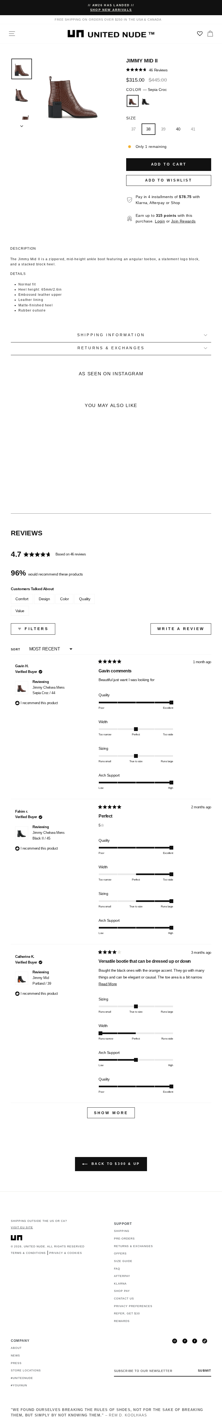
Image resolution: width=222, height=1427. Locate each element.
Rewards (122, 1321)
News (15, 1355)
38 (148, 129)
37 (133, 129)
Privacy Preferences (133, 1306)
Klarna (120, 1283)
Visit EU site (22, 1227)
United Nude (34, 1246)
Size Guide (123, 1261)
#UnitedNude (22, 1378)
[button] (147, 70)
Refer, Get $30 (127, 1313)
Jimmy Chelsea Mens (48, 690)
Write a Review (184, 630)
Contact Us (124, 1298)
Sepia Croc (132, 101)
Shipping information (111, 335)
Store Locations (26, 1370)
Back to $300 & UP (115, 1164)
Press (16, 1363)
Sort (16, 649)
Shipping (121, 1230)
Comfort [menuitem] (21, 599)
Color (146, 90)
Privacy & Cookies (65, 1252)
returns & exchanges (111, 348)
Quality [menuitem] (84, 599)
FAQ (117, 1268)
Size (131, 118)
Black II (145, 101)
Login (160, 221)
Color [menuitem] (64, 599)
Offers (120, 1253)
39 (163, 129)
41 (193, 129)
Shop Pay (122, 1290)
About (16, 1347)
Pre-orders (124, 1238)
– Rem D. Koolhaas (107, 1412)
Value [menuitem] (19, 611)
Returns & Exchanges (133, 1246)
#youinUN (19, 1385)
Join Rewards (183, 221)
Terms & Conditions (28, 1252)
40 (178, 129)
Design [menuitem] (44, 599)
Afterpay (122, 1276)
